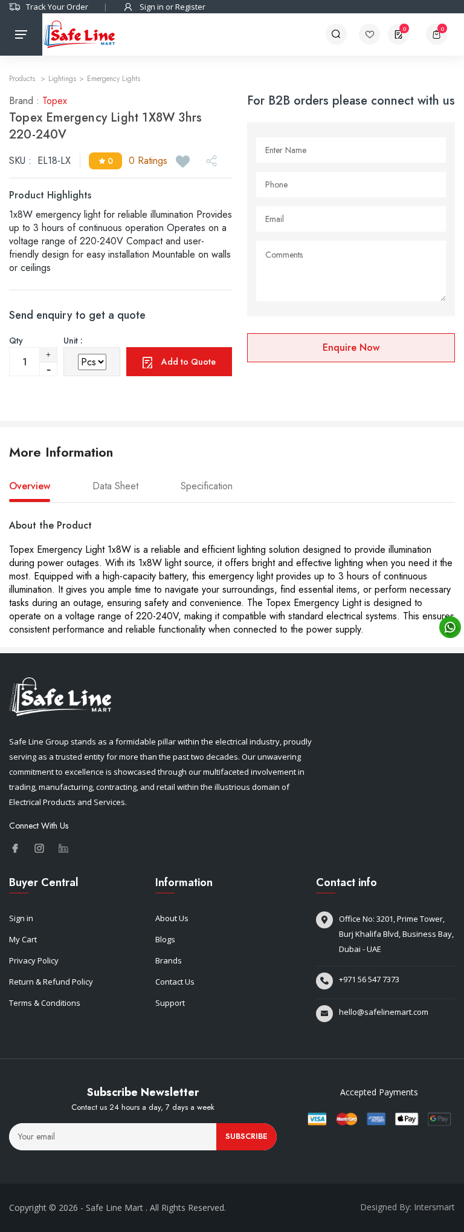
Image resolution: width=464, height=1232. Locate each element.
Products (23, 78)
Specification (207, 486)
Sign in (21, 918)
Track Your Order (57, 6)
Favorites (373, 34)
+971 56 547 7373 (369, 979)
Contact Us (175, 981)
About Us (171, 918)
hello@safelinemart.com (383, 1011)
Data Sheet (115, 486)
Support (170, 1002)
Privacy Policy (34, 960)
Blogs (165, 939)
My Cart (23, 939)
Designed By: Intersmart (407, 1207)
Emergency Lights (113, 78)
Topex (54, 101)
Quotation (404, 29)
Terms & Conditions (44, 1002)
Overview (29, 486)
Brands (168, 960)
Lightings (62, 78)
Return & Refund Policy (51, 981)
